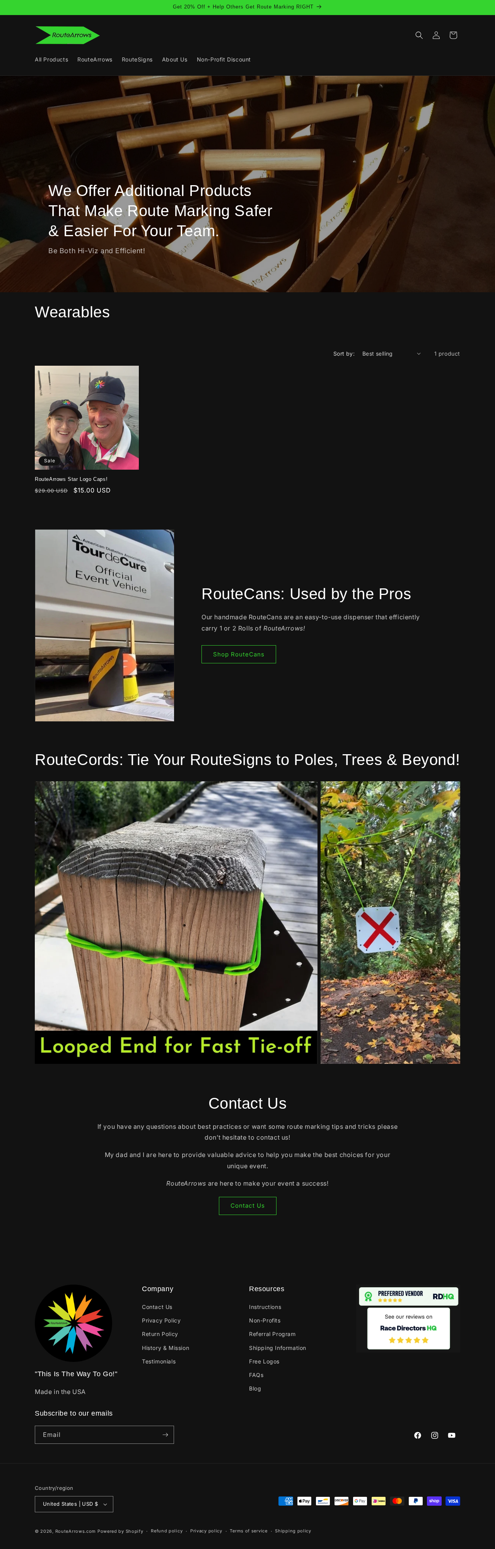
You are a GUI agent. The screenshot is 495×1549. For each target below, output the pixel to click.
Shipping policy (293, 1531)
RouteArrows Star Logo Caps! (71, 479)
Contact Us (247, 1205)
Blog (255, 1388)
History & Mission (165, 1348)
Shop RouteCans (239, 654)
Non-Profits (265, 1320)
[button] (419, 35)
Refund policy (167, 1531)
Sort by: (344, 353)
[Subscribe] (165, 1435)
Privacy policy (206, 1531)
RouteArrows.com (75, 1531)
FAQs (256, 1375)
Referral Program (272, 1334)
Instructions (265, 1307)
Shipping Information (277, 1348)
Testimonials (159, 1361)
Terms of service (248, 1531)
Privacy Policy (161, 1320)
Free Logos (264, 1361)
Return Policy (160, 1334)
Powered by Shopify (120, 1531)
